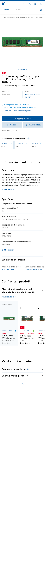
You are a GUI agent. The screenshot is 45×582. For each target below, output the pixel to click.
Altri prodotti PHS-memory (32, 94)
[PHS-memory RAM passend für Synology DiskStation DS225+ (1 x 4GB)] (27, 323)
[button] (22, 106)
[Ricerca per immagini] (40, 10)
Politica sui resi (8, 269)
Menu (6, 10)
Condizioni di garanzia (33, 269)
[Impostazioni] (24, 3)
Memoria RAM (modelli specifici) (8, 331)
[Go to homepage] (3, 3)
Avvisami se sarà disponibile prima (17, 111)
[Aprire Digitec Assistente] (35, 3)
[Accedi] (30, 4)
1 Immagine (22, 69)
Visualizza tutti (8, 297)
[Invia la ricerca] (13, 9)
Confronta (13, 125)
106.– (5, 73)
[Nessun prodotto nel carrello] (41, 3)
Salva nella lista (35, 125)
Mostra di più (9, 189)
